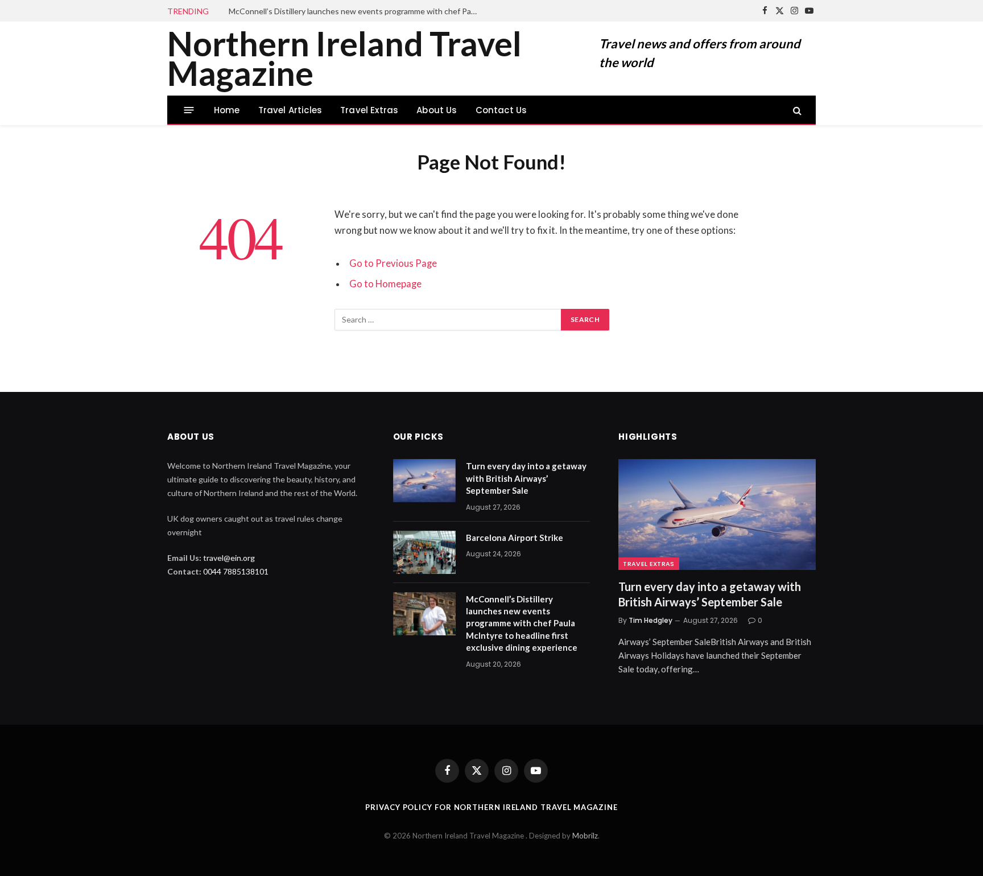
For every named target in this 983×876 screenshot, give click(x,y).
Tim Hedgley (650, 620)
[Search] (796, 110)
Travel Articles (290, 110)
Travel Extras (369, 110)
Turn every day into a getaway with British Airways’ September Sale (526, 478)
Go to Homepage (385, 284)
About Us (436, 110)
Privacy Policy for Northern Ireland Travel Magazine (491, 807)
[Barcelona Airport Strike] (424, 552)
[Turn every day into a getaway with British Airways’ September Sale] (424, 480)
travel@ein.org (229, 558)
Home (227, 110)
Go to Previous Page (393, 263)
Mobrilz (585, 835)
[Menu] (189, 110)
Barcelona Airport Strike (514, 537)
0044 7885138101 (236, 571)
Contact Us (501, 110)
